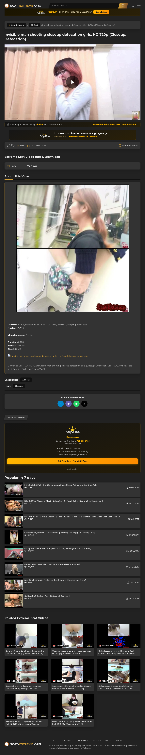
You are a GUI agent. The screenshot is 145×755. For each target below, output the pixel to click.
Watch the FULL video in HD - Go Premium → (115, 124)
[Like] (8, 145)
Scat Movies (68, 741)
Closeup (19, 386)
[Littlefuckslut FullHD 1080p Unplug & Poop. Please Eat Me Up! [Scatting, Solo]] (14, 489)
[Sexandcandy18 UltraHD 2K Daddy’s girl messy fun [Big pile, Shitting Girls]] (14, 537)
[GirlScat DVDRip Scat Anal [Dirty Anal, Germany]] (14, 600)
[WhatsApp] (76, 404)
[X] (84, 404)
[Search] (123, 5)
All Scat (34, 25)
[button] (133, 5)
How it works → (72, 469)
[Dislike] (12, 145)
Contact (119, 741)
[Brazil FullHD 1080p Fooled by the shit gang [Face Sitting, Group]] (14, 585)
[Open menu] (138, 6)
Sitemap (97, 741)
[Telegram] (60, 404)
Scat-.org (25, 5)
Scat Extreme (17, 25)
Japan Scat (83, 741)
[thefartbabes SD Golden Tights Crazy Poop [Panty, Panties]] (14, 569)
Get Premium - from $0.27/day (72, 461)
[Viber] (68, 404)
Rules (108, 741)
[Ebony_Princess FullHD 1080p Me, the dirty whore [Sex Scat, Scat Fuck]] (14, 553)
